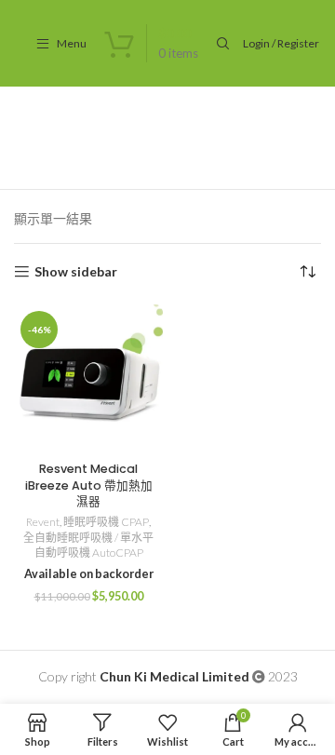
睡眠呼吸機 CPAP (106, 522)
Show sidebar (75, 271)
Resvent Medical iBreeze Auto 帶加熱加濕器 (89, 485)
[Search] (221, 43)
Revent (43, 522)
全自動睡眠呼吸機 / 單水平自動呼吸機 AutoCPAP (88, 545)
